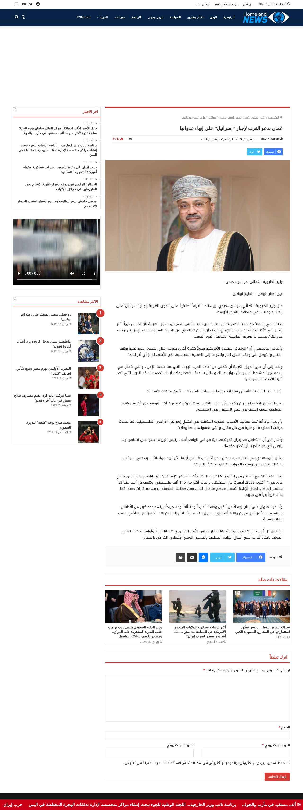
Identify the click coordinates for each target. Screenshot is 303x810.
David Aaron (270, 139)
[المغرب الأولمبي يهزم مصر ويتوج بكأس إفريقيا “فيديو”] (88, 378)
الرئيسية (229, 17)
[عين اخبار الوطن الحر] (266, 17)
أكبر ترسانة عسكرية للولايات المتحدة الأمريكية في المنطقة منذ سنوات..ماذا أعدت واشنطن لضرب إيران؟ (199, 632)
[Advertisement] (151, 66)
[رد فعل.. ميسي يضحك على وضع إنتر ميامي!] (88, 324)
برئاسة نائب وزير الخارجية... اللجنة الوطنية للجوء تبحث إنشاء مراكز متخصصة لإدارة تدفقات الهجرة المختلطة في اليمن (152, 804)
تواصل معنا (203, 4)
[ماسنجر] (203, 557)
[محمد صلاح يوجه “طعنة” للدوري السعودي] (88, 432)
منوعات (120, 17)
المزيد (104, 17)
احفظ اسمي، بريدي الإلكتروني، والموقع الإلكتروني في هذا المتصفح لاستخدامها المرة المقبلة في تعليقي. (205, 763)
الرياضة (136, 17)
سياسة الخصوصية (226, 4)
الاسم (284, 727)
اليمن (213, 17)
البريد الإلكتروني (276, 745)
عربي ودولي (155, 17)
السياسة (175, 17)
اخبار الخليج (258, 117)
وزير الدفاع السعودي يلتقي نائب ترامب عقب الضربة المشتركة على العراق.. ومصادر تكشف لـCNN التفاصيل (135, 632)
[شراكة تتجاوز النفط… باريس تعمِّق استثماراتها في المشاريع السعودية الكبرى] (261, 606)
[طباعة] (180, 557)
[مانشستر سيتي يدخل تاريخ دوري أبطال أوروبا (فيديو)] (88, 351)
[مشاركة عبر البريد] (192, 557)
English (84, 17)
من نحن (248, 4)
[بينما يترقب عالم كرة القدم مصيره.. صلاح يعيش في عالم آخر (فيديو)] (88, 405)
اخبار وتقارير (195, 17)
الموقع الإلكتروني (180, 745)
